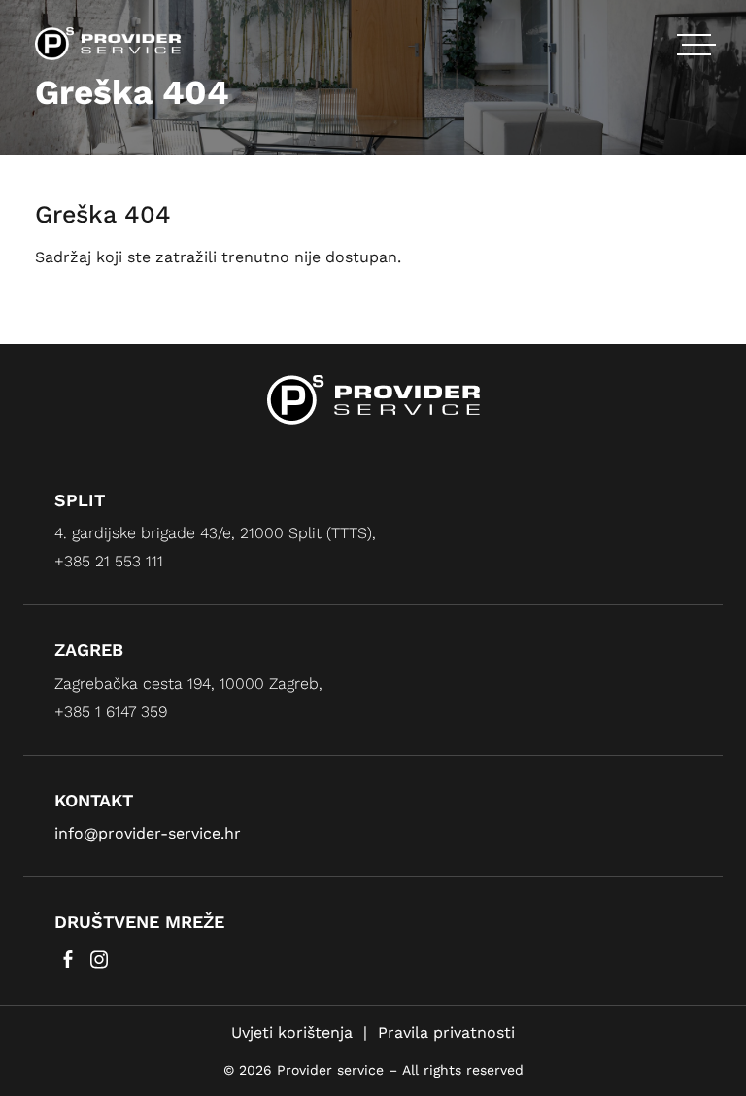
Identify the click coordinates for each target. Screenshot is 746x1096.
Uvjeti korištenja (292, 1032)
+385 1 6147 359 (110, 711)
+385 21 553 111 (108, 561)
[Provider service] (108, 42)
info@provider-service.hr (147, 833)
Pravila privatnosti (446, 1032)
